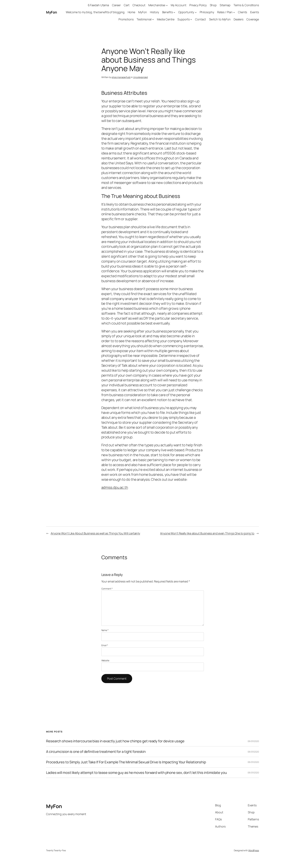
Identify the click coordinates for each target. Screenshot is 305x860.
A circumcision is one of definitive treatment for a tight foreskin (96, 752)
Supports (183, 19)
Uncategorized (140, 77)
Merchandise (156, 5)
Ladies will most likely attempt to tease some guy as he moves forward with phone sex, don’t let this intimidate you (136, 773)
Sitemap (225, 5)
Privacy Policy (198, 5)
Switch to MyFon (220, 19)
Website (105, 660)
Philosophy (207, 12)
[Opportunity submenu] (196, 12)
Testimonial (144, 19)
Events (254, 12)
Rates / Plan (225, 12)
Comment (107, 588)
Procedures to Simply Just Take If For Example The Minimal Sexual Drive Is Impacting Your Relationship (126, 762)
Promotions (126, 19)
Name (104, 630)
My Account (178, 5)
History (154, 12)
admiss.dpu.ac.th (114, 487)
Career (116, 5)
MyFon (51, 12)
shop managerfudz (121, 77)
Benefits (167, 12)
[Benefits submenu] (174, 12)
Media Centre (165, 19)
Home (131, 12)
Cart (126, 5)
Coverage (252, 19)
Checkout (138, 5)
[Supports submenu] (191, 19)
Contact (200, 19)
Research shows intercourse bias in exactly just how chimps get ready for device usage (115, 741)
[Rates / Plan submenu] (234, 12)
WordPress (253, 850)
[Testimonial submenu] (153, 19)
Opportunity (186, 12)
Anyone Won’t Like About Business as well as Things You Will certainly (95, 533)
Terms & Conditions (246, 5)
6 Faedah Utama (98, 5)
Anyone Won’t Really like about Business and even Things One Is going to (207, 533)
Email (104, 645)
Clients (242, 12)
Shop (213, 5)
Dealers (238, 19)
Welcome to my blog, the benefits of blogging (95, 12)
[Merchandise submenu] (167, 5)
